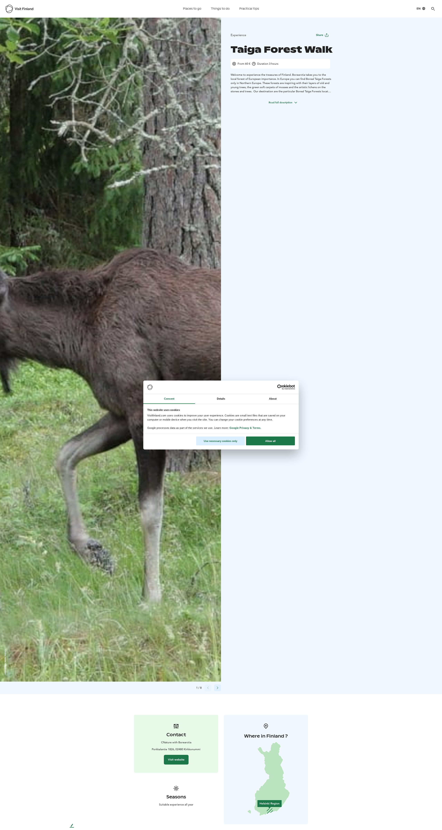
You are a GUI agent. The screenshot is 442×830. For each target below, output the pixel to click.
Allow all (270, 441)
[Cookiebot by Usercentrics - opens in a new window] (280, 387)
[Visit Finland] (19, 9)
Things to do (220, 9)
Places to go (192, 9)
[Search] (433, 8)
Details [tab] (221, 398)
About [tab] (273, 398)
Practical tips (249, 9)
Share (319, 35)
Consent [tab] (169, 398)
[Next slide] (217, 687)
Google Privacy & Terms (245, 427)
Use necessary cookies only (220, 441)
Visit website (176, 759)
